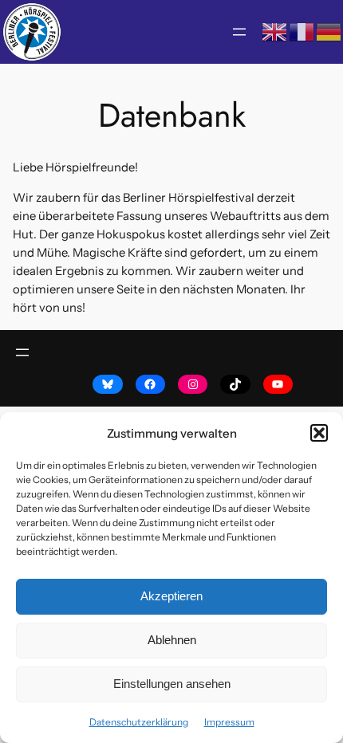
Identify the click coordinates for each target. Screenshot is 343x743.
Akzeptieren (171, 596)
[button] (319, 433)
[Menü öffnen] (239, 31)
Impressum (229, 722)
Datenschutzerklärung (138, 722)
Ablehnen (172, 640)
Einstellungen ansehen (172, 683)
